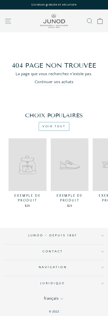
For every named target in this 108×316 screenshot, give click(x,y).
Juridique (52, 283)
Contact (52, 251)
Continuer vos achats (54, 82)
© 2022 (54, 311)
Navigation (53, 267)
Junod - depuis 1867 (52, 235)
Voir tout (53, 126)
